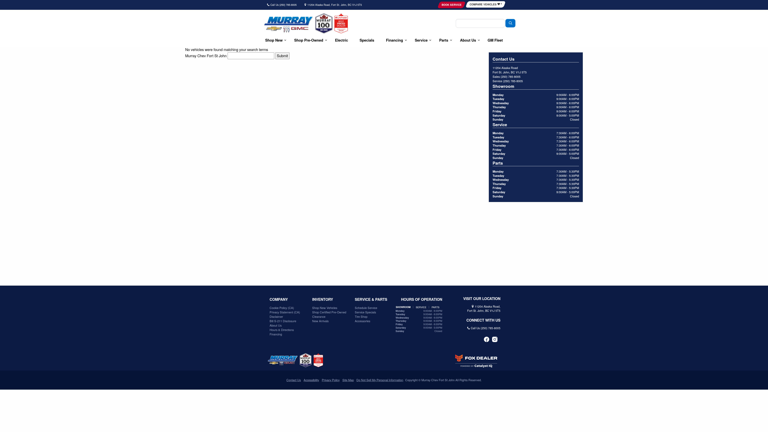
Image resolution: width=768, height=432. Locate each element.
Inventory (322, 299)
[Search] (510, 23)
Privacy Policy (331, 380)
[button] (274, 40)
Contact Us (293, 380)
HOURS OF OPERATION (421, 299)
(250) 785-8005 (510, 76)
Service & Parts (371, 299)
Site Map (348, 380)
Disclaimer (276, 316)
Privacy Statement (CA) (285, 312)
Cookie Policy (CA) (282, 308)
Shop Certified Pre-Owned (329, 312)
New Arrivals (320, 321)
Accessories (362, 321)
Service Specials (365, 312)
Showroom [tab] (403, 307)
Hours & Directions (282, 330)
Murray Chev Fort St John (206, 55)
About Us (276, 325)
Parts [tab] (435, 307)
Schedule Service (366, 308)
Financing (276, 334)
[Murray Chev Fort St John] (288, 24)
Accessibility (311, 380)
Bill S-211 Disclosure (283, 321)
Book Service (452, 5)
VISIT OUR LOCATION (481, 299)
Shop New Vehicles (324, 308)
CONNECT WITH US (483, 320)
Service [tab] (421, 307)
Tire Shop (361, 316)
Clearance (318, 316)
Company (279, 299)
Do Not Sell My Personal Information (379, 380)
